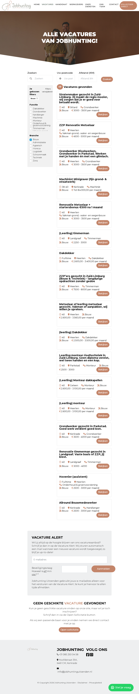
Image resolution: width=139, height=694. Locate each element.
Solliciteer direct (127, 5)
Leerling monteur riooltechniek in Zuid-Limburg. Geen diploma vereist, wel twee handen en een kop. (84, 358)
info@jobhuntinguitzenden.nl (74, 671)
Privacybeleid (95, 682)
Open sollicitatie (69, 629)
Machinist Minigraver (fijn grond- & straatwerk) (83, 180)
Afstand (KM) (86, 72)
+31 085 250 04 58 (68, 654)
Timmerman (39, 128)
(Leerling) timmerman (74, 233)
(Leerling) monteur (72, 403)
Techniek (37, 157)
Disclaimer (82, 682)
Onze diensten (90, 5)
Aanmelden (103, 569)
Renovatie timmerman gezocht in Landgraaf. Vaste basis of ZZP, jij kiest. (82, 454)
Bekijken (103, 114)
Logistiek (37, 151)
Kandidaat (61, 4)
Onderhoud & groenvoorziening (41, 124)
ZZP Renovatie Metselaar (76, 125)
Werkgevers (76, 4)
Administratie (39, 142)
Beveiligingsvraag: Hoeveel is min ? (42, 571)
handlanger (38, 115)
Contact (114, 4)
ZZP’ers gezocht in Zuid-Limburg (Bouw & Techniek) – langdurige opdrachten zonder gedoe (82, 279)
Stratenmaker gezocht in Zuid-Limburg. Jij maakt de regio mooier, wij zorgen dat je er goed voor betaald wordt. (83, 98)
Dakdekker (38, 109)
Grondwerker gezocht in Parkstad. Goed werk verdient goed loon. (83, 427)
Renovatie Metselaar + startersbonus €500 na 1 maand (80, 206)
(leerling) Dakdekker (73, 332)
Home (37, 4)
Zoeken (32, 72)
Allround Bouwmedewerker (78, 502)
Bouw (33, 98)
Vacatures (47, 4)
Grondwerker (39, 112)
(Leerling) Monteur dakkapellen (80, 380)
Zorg (35, 161)
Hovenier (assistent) (73, 477)
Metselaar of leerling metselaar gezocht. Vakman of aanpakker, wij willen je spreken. (83, 307)
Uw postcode (65, 72)
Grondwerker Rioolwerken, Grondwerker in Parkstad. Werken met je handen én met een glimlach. (84, 154)
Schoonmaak (39, 155)
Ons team (102, 5)
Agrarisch (37, 145)
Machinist (37, 118)
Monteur (37, 121)
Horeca (36, 148)
